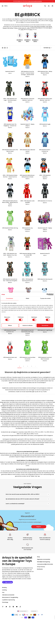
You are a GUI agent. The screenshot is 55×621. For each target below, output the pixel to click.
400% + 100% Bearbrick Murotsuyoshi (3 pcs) (27, 279)
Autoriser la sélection (28, 325)
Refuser (10, 325)
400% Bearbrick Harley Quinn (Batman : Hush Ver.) (45, 99)
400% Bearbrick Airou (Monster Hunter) (27, 150)
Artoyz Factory (41, 566)
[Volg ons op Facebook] (2, 606)
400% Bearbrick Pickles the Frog (10, 228)
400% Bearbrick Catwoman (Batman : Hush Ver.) (27, 99)
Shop (38, 557)
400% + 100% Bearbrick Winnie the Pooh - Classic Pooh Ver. (10, 176)
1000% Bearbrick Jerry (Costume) (27, 228)
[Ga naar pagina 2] (36, 366)
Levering (4, 590)
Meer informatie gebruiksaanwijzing (35, 1)
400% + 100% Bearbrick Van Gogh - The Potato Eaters (10, 99)
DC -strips (27, 28)
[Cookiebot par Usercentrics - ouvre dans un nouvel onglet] (47, 294)
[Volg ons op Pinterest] (13, 606)
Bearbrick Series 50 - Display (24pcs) (45, 228)
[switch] (21, 320)
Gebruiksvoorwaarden (8, 595)
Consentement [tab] (9, 298)
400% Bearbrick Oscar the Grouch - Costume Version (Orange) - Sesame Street (27, 73)
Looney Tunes (21, 28)
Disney (16, 28)
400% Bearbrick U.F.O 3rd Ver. (45, 201)
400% (51, 20)
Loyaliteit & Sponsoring (8, 600)
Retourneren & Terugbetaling (10, 597)
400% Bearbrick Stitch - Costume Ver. (45, 150)
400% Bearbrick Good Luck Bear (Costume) (27, 358)
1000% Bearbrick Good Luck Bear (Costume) (45, 358)
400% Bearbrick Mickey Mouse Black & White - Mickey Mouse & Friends (10, 202)
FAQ (3, 592)
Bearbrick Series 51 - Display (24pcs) (27, 125)
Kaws (32, 26)
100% (11, 20)
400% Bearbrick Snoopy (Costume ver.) (10, 331)
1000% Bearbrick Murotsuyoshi (45, 279)
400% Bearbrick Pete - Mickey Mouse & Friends (45, 72)
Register (39, 526)
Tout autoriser (45, 325)
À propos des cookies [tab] (45, 298)
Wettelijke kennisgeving (43, 562)
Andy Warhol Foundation (40, 26)
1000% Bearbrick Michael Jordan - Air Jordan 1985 (27, 254)
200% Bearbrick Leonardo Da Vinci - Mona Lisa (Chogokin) (10, 279)
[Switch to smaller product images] (5, 48)
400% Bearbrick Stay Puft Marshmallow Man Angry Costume (27, 332)
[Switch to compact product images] (7, 48)
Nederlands (33, 611)
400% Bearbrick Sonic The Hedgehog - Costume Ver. (10, 125)
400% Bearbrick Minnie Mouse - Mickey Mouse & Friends (27, 176)
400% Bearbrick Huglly (44, 124)
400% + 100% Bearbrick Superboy (45, 176)
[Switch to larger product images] (2, 48)
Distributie (40, 569)
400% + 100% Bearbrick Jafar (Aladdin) (27, 201)
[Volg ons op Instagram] (9, 606)
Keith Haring (10, 28)
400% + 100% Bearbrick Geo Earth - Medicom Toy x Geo (10, 254)
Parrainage (5, 602)
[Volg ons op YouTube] (16, 606)
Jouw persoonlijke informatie (45, 564)
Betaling (4, 587)
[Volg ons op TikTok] (20, 606)
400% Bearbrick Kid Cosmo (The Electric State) (10, 150)
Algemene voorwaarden (43, 559)
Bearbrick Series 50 (45, 253)
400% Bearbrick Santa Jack (10, 357)
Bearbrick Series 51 (10, 71)
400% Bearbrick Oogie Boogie (45, 330)
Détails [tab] (27, 298)
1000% (22, 22)
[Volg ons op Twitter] (6, 606)
